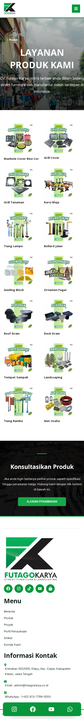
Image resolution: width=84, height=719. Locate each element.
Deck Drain (52, 333)
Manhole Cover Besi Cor (21, 159)
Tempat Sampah (16, 377)
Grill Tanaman (14, 202)
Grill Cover (51, 158)
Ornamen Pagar (55, 290)
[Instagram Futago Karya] (14, 710)
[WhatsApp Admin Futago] (70, 710)
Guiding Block (14, 290)
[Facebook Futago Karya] (33, 710)
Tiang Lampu (13, 246)
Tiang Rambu (13, 421)
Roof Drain (12, 333)
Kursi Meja (51, 202)
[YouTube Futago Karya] (51, 710)
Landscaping (53, 377)
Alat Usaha (52, 421)
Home (3, 39)
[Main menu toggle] (76, 8)
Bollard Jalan (53, 246)
